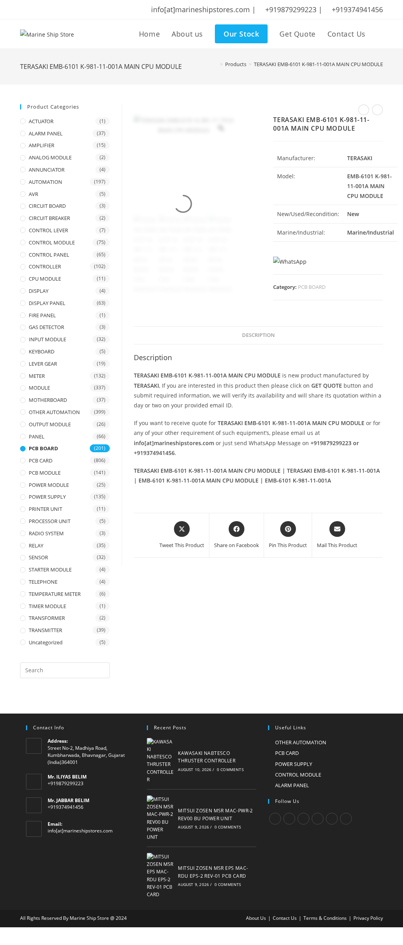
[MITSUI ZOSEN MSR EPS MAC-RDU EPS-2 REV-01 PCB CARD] (160, 875)
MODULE (39, 387)
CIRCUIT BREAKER (49, 218)
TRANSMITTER (45, 630)
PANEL (36, 436)
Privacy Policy (368, 918)
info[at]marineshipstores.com (80, 830)
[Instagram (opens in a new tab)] (53, 9)
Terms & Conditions (325, 918)
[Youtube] (346, 819)
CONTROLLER (45, 266)
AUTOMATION (45, 181)
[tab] (258, 335)
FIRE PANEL (42, 315)
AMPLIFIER (41, 145)
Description (258, 335)
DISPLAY (38, 290)
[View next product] (377, 109)
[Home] (216, 64)
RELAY (36, 545)
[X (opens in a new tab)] (24, 9)
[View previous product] (363, 109)
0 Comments (230, 769)
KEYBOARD (41, 351)
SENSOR (38, 557)
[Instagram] (303, 819)
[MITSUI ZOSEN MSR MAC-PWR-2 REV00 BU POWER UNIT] (160, 818)
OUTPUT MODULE (50, 424)
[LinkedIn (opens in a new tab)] (64, 9)
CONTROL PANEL (49, 254)
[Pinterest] (332, 819)
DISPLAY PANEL (47, 303)
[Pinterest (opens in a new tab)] (43, 9)
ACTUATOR (41, 121)
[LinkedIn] (318, 819)
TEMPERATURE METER (55, 593)
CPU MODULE (45, 278)
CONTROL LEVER (48, 230)
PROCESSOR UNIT (49, 521)
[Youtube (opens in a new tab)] (74, 9)
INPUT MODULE (47, 339)
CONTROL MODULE (52, 242)
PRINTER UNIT (45, 508)
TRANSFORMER (47, 617)
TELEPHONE (43, 581)
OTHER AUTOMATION (54, 412)
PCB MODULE (45, 472)
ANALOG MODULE (50, 157)
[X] (275, 819)
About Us (256, 918)
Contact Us (285, 918)
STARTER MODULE (50, 569)
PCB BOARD (311, 286)
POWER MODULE (49, 484)
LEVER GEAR (43, 363)
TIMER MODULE (47, 606)
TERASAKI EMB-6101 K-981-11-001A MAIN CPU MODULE (318, 64)
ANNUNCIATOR (47, 169)
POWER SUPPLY (47, 496)
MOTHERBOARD (48, 399)
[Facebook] (289, 819)
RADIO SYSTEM (46, 533)
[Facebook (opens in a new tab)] (33, 9)
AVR (33, 194)
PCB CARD (40, 460)
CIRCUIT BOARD (47, 205)
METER (37, 375)
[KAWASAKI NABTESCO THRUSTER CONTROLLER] (160, 760)
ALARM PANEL (46, 133)
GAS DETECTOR (46, 327)
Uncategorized (46, 642)
